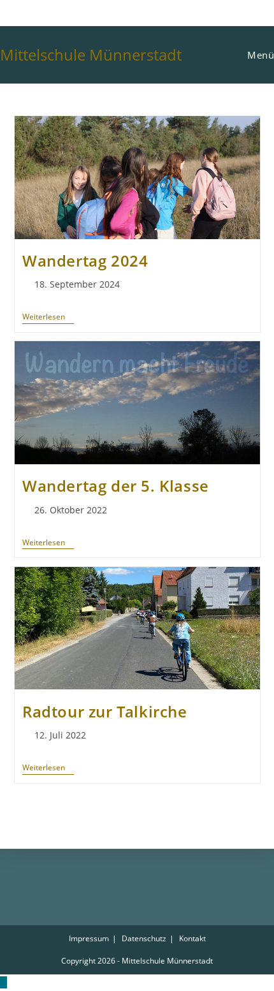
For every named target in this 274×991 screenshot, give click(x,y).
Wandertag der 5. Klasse (115, 485)
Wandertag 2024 (85, 260)
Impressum (89, 938)
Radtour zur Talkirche (104, 711)
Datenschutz (144, 938)
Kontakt (192, 938)
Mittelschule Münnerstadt (91, 54)
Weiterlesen (48, 317)
